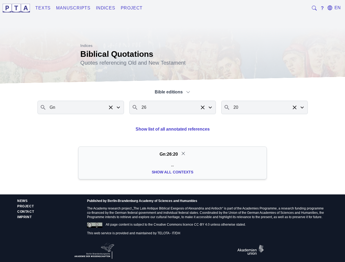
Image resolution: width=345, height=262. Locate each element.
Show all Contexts (172, 172)
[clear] (183, 153)
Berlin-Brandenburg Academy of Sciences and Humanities (152, 201)
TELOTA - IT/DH (168, 233)
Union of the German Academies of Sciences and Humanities (273, 213)
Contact (25, 212)
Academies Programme (259, 208)
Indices (105, 8)
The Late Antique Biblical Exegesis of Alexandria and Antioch (177, 208)
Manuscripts (73, 8)
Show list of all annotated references (173, 129)
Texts (43, 8)
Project (132, 8)
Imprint (24, 217)
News (22, 201)
